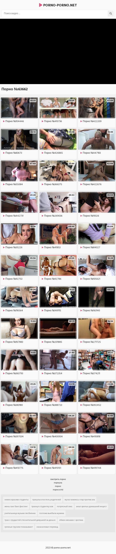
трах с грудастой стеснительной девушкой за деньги (30, 520)
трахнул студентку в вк (42, 506)
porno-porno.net (59, 5)
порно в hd (58, 489)
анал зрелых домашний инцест (91, 506)
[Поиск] (111, 13)
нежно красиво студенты (17, 499)
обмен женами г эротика (71, 520)
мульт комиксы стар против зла (80, 499)
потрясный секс (64, 506)
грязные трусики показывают (19, 527)
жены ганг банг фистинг (16, 506)
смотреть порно (58, 479)
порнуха (58, 482)
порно (58, 486)
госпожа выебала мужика (51, 513)
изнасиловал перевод (47, 527)
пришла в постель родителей (46, 499)
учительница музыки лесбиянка (20, 513)
